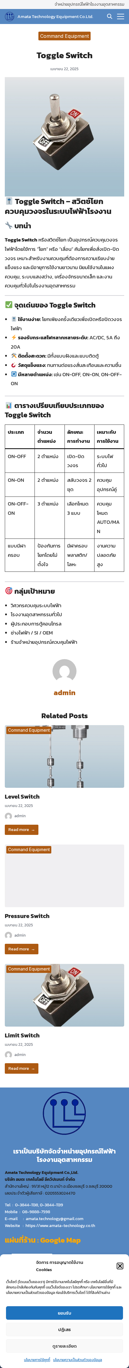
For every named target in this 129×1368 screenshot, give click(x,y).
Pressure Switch (27, 915)
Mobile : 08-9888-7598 (27, 1211)
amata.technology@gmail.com (54, 1218)
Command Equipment (64, 36)
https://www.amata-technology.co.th (60, 1225)
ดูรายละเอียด (64, 1345)
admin (65, 692)
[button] (120, 1266)
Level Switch (22, 796)
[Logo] (9, 16)
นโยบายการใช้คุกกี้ (37, 1360)
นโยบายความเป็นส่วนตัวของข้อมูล (77, 1360)
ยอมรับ (64, 1313)
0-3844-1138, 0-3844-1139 (39, 1205)
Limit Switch (22, 1035)
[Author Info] (64, 681)
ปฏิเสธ (64, 1329)
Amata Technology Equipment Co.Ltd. (55, 16)
